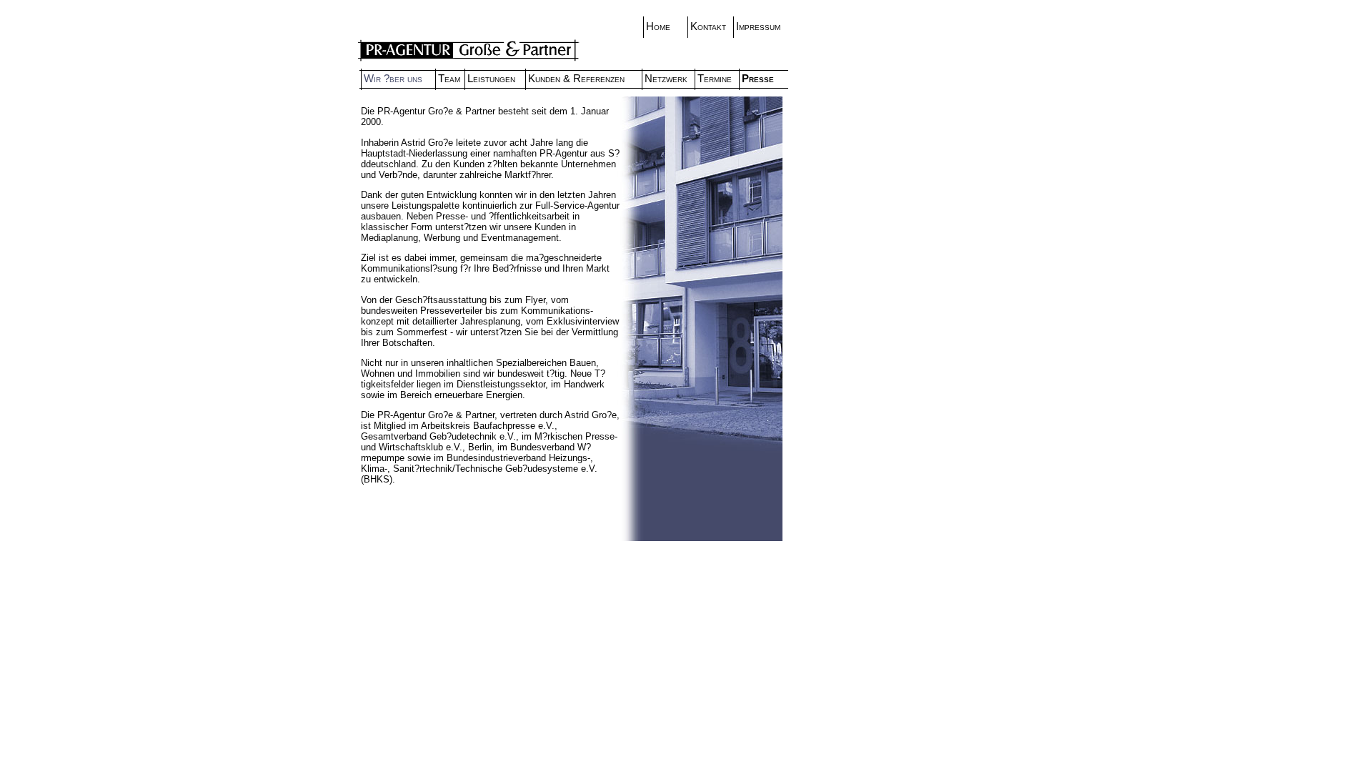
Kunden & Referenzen (576, 78)
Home (658, 26)
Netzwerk (666, 78)
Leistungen (491, 78)
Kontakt (708, 26)
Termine (714, 78)
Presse (758, 78)
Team (449, 78)
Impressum (758, 26)
